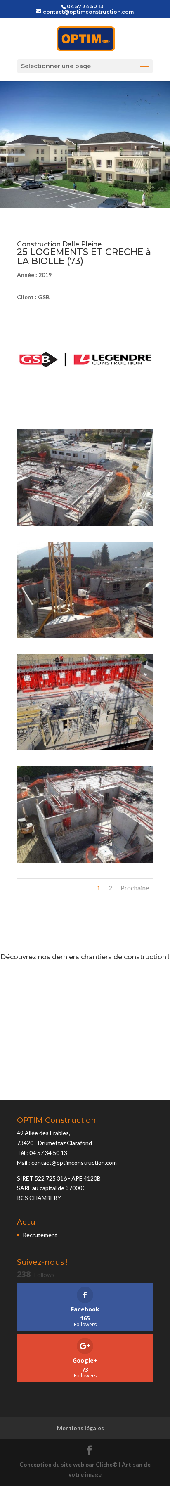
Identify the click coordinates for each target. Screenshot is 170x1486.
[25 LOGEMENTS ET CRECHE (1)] (85, 525)
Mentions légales (80, 1428)
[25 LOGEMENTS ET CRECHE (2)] (85, 637)
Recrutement (40, 1234)
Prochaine (134, 888)
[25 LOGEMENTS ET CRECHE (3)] (85, 750)
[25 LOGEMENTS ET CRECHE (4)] (85, 862)
